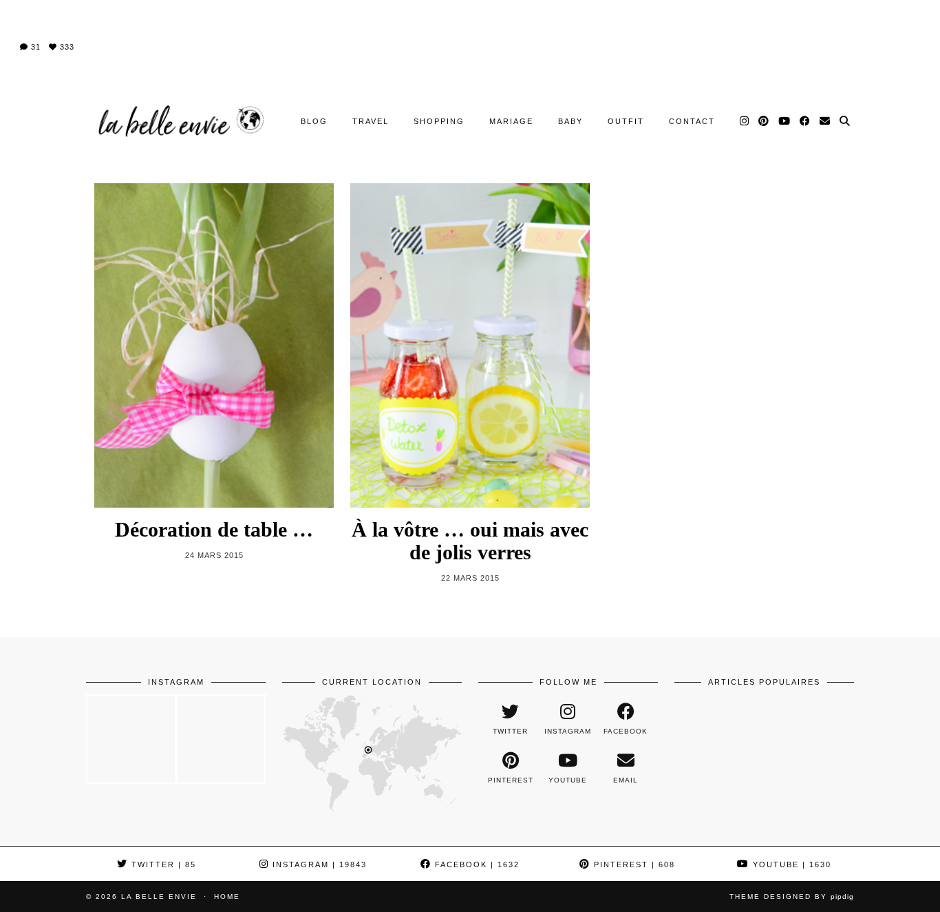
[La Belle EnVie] (179, 121)
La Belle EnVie (159, 896)
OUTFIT (626, 121)
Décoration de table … (214, 529)
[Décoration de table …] (214, 345)
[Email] (825, 121)
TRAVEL (370, 121)
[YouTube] (784, 121)
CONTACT (692, 121)
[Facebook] (805, 121)
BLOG (314, 121)
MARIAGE (511, 121)
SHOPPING (439, 121)
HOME (227, 896)
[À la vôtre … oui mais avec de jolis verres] (470, 345)
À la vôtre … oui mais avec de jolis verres (470, 540)
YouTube (790, 864)
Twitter (162, 864)
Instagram (318, 864)
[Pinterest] (764, 121)
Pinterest (632, 864)
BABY (570, 121)
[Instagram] (745, 121)
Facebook (475, 864)
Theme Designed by (791, 896)
